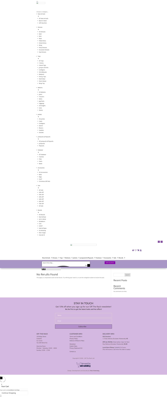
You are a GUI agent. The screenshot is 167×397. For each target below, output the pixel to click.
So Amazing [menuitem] (42, 230)
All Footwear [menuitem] (42, 154)
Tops (61, 258)
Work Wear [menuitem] (42, 79)
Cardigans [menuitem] (42, 70)
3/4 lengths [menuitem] (42, 105)
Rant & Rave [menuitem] (42, 217)
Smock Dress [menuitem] (42, 43)
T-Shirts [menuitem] (41, 63)
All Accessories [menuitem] (43, 172)
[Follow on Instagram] (159, 242)
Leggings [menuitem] (41, 103)
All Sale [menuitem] (41, 190)
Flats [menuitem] (40, 159)
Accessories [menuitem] (41, 169)
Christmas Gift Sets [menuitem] (44, 181)
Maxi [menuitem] (40, 38)
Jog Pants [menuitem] (41, 101)
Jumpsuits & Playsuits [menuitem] (44, 138)
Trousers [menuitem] (41, 96)
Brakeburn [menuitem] (42, 221)
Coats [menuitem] (40, 121)
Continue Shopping (9, 393)
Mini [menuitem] (40, 36)
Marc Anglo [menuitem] (42, 233)
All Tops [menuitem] (41, 61)
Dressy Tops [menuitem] (42, 76)
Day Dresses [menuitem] (42, 52)
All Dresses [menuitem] (42, 32)
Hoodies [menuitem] (41, 130)
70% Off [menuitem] (41, 203)
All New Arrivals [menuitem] (43, 18)
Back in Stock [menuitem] (43, 21)
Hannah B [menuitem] (42, 235)
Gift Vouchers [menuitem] (43, 23)
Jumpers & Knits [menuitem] (43, 67)
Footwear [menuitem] (40, 151)
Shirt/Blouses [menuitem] (43, 72)
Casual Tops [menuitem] (42, 65)
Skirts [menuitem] (40, 99)
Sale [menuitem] (39, 187)
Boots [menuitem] (40, 163)
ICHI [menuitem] (40, 223)
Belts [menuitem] (40, 174)
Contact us (73, 351)
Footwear (99, 258)
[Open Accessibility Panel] (0, 396)
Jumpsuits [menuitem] (42, 143)
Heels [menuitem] (40, 161)
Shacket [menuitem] (41, 132)
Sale (115, 258)
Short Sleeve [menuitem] (42, 81)
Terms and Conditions (76, 336)
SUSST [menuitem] (41, 226)
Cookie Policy (73, 346)
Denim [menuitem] (41, 126)
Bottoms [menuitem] (40, 89)
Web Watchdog (94, 370)
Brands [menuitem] (40, 211)
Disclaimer (73, 344)
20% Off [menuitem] (41, 192)
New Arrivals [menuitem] (41, 15)
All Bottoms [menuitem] (42, 92)
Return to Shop (15, 390)
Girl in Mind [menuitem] (42, 219)
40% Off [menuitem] (41, 197)
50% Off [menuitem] (41, 199)
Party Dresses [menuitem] (43, 47)
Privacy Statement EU (76, 348)
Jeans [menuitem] (40, 94)
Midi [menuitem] (40, 34)
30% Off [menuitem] (41, 194)
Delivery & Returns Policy (77, 341)
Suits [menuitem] (40, 108)
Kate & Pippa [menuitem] (42, 228)
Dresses (55, 258)
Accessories (107, 258)
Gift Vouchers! (110, 262)
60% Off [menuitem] (41, 201)
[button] (43, 269)
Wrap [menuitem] (40, 45)
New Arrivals (46, 258)
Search (128, 275)
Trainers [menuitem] (41, 157)
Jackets (75, 258)
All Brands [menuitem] (42, 214)
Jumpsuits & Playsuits (86, 258)
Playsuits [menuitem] (41, 146)
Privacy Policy (74, 338)
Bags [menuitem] (40, 177)
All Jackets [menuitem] (42, 119)
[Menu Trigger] (37, 1)
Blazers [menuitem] (41, 128)
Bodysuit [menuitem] (41, 74)
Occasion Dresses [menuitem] (44, 50)
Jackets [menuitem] (40, 115)
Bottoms (67, 258)
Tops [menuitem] (39, 57)
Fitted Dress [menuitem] (42, 41)
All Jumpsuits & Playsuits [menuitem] (46, 141)
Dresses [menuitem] (40, 28)
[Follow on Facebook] (162, 242)
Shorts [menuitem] (41, 110)
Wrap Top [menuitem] (42, 83)
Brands (121, 258)
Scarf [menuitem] (40, 179)
